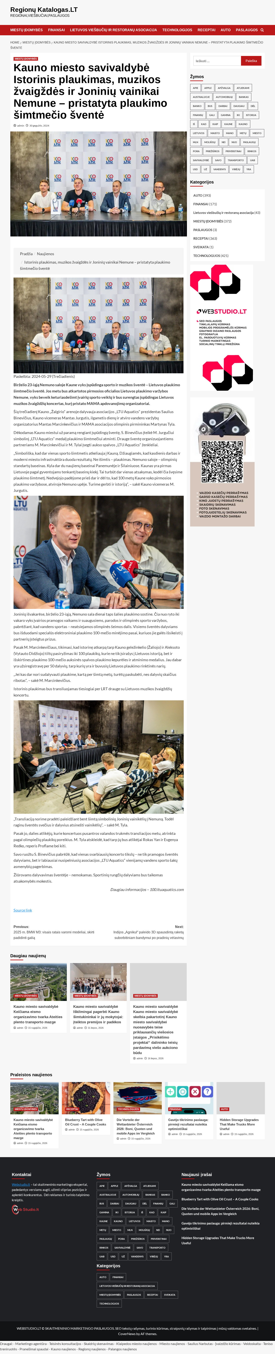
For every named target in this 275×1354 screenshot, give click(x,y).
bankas (244, 97)
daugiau (239, 106)
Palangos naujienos (122, 1349)
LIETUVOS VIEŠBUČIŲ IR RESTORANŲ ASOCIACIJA (113, 30)
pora (196, 151)
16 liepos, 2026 (155, 1058)
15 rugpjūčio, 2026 (37, 1028)
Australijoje (201, 97)
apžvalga (224, 87)
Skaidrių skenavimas (99, 1344)
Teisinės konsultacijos (65, 1344)
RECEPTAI (206, 30)
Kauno (243, 124)
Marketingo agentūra (31, 1344)
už (205, 169)
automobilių (224, 97)
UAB (252, 160)
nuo (234, 142)
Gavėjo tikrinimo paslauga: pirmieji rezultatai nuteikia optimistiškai (188, 1124)
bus (210, 106)
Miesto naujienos (172, 1344)
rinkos (252, 151)
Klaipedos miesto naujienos (136, 1344)
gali (212, 115)
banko (197, 106)
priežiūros (212, 151)
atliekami (243, 87)
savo (218, 160)
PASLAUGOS (247, 30)
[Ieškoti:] (217, 61)
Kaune (228, 124)
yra (248, 169)
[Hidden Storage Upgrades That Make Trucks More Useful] (241, 1098)
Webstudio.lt (21, 1184)
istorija (251, 115)
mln (195, 142)
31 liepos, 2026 (96, 1028)
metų (243, 133)
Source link (23, 910)
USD (195, 169)
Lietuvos (198, 133)
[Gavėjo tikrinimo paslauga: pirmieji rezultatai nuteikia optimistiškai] (189, 1098)
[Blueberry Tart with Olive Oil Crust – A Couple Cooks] (86, 1098)
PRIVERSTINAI (233, 151)
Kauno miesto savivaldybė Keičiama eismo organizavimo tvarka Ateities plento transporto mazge (33, 1129)
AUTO (226, 30)
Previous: (54, 932)
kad (203, 124)
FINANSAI (56, 30)
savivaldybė (201, 160)
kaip (215, 124)
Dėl (253, 106)
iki (238, 115)
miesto (257, 133)
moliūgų (209, 142)
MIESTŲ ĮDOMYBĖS (26, 30)
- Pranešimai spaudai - (34, 1349)
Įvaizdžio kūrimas (228, 1344)
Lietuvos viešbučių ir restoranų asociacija (223, 213)
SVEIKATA (201, 247)
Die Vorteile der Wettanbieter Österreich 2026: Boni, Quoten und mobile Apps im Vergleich (220, 1211)
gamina (226, 115)
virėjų (236, 169)
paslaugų (249, 142)
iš (194, 124)
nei (223, 142)
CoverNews (127, 1334)
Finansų (198, 115)
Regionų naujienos (92, 1349)
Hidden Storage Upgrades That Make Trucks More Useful (239, 1124)
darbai (222, 106)
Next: (148, 932)
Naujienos (45, 253)
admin (20, 125)
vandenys (219, 169)
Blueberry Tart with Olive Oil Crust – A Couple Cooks (220, 1199)
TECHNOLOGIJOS (177, 30)
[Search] (262, 30)
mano (230, 133)
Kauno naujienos (63, 1349)
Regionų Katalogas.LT (44, 9)
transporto (236, 160)
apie (195, 87)
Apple (208, 87)
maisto (215, 133)
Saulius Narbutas (200, 1344)
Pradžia (26, 253)
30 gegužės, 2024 (39, 125)
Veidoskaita (252, 1344)
